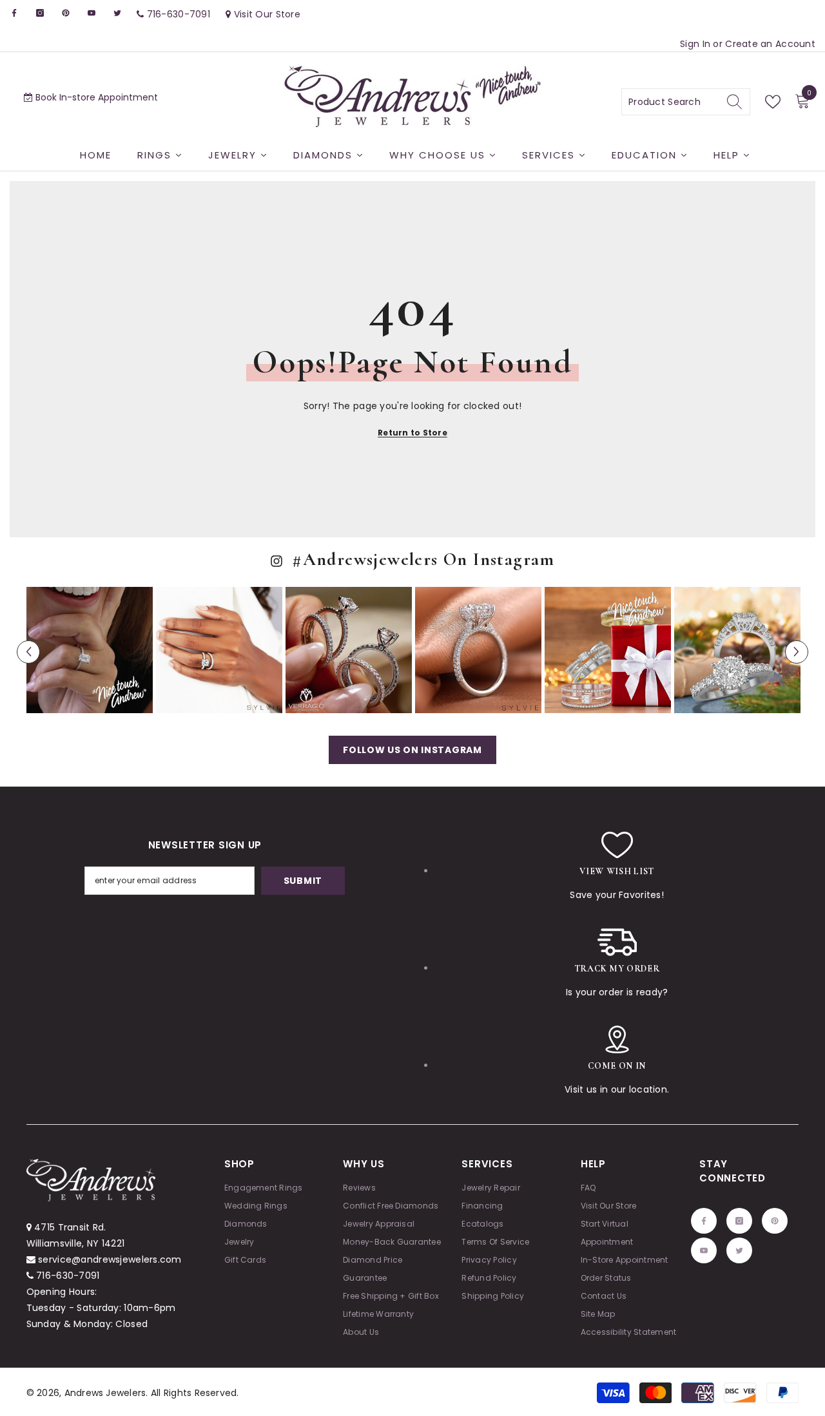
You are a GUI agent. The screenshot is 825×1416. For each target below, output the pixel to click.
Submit (303, 880)
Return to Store (412, 432)
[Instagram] (40, 13)
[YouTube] (91, 13)
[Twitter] (117, 13)
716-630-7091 (67, 1275)
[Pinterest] (66, 13)
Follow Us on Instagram (412, 749)
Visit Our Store (265, 14)
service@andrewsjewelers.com (110, 1259)
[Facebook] (14, 13)
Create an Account (770, 43)
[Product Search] (685, 101)
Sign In (696, 43)
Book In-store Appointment (95, 97)
